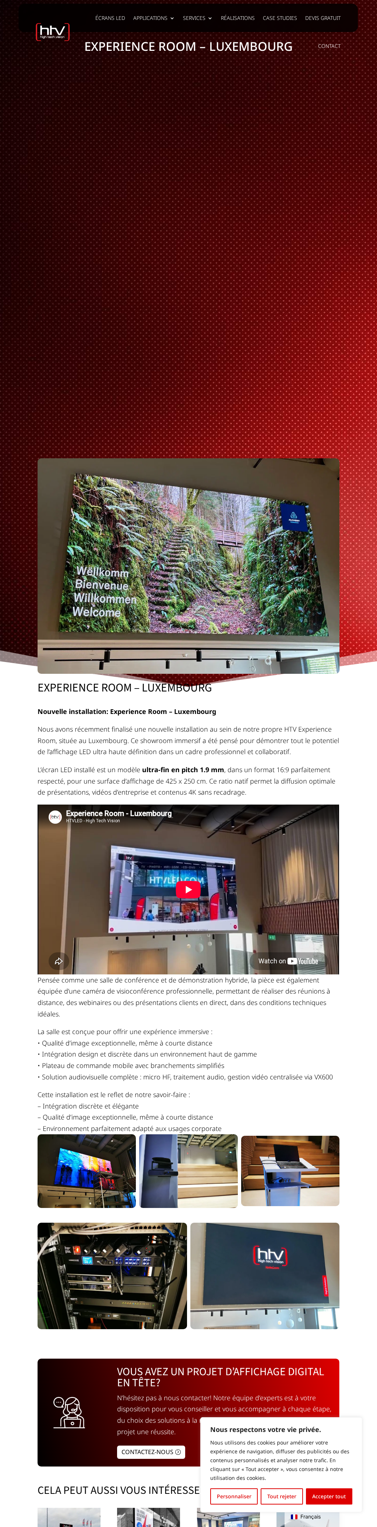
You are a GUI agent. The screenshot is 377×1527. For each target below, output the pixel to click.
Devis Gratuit (323, 17)
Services (194, 17)
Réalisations (238, 17)
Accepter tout (329, 1496)
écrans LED (110, 17)
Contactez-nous (147, 1452)
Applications (150, 17)
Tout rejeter (281, 1496)
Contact (329, 45)
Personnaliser (234, 1496)
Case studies (280, 17)
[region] (281, 1464)
